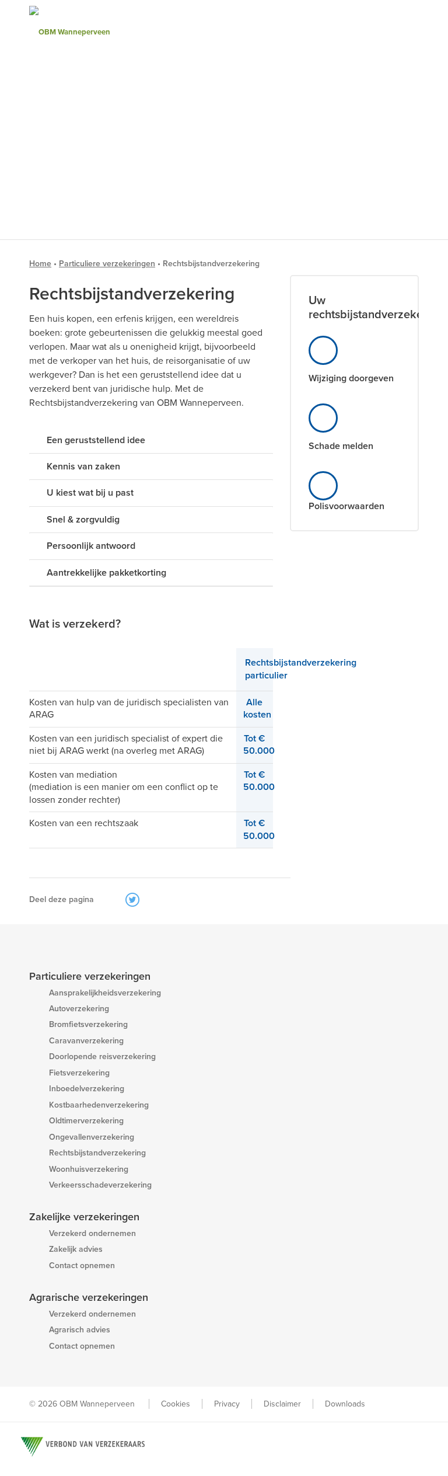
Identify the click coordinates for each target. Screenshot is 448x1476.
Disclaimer (282, 1404)
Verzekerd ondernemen (92, 1233)
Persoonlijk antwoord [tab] (91, 546)
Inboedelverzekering (86, 1089)
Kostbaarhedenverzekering (99, 1105)
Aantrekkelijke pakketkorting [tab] (106, 573)
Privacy (227, 1404)
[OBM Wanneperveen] (96, 32)
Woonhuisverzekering (88, 1169)
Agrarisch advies (79, 1330)
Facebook (115, 900)
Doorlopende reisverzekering (102, 1056)
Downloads (345, 1404)
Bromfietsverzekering (88, 1024)
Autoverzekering (79, 1009)
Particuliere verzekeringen (107, 264)
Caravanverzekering (86, 1041)
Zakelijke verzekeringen (84, 1216)
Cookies (175, 1404)
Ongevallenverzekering (91, 1137)
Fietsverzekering (79, 1073)
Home (40, 264)
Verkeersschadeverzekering (100, 1185)
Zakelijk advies (76, 1249)
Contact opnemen (82, 1265)
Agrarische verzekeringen (88, 1297)
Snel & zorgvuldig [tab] (83, 519)
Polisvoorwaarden (346, 506)
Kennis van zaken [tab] (83, 466)
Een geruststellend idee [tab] (96, 440)
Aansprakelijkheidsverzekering (105, 993)
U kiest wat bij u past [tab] (90, 493)
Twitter (132, 900)
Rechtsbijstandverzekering (97, 1153)
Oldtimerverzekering (86, 1121)
